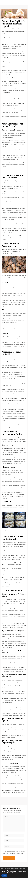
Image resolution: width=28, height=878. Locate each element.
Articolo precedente (14, 799)
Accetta (4, 875)
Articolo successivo (14, 802)
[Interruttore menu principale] (25, 2)
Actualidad (14, 28)
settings (16, 872)
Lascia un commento (6, 28)
